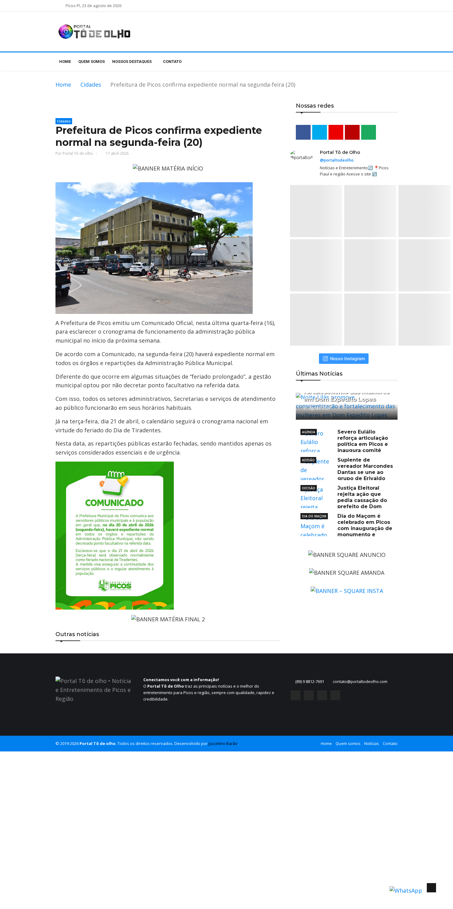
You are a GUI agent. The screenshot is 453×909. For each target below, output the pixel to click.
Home (65, 61)
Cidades (90, 84)
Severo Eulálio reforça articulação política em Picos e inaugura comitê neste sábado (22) (344, 444)
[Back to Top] (431, 887)
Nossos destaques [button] (132, 61)
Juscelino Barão (223, 743)
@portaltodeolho (336, 160)
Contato (172, 61)
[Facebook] (295, 695)
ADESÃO (308, 460)
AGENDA (308, 432)
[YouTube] (322, 695)
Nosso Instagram (347, 358)
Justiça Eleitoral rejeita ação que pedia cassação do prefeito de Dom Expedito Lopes (343, 500)
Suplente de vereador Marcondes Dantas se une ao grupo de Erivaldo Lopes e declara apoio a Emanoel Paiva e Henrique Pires (346, 475)
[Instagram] (309, 695)
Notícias (371, 743)
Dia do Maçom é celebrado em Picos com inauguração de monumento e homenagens (346, 528)
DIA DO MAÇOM (314, 516)
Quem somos (91, 61)
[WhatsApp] (335, 695)
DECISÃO (308, 488)
